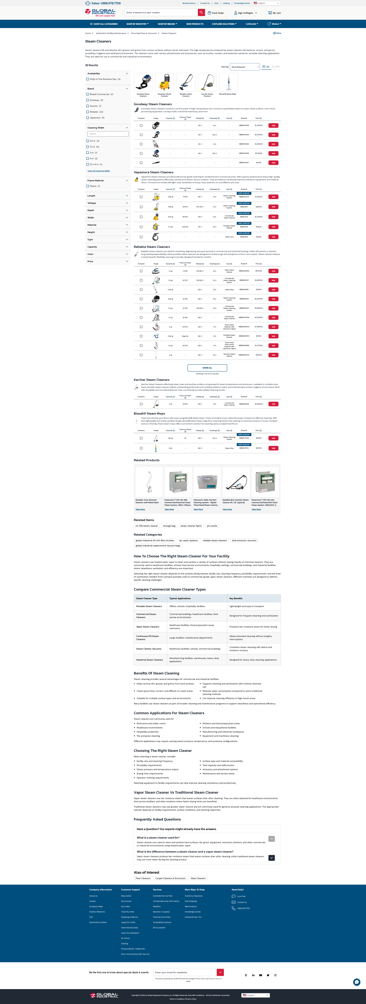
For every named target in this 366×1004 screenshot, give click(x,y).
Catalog (226, 3)
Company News (96, 906)
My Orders (125, 906)
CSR (91, 917)
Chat (216, 3)
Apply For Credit (128, 922)
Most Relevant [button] (238, 67)
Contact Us (205, 3)
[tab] (266, 67)
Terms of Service (215, 978)
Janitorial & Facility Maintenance (111, 33)
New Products (191, 906)
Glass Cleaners (198, 878)
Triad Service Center (162, 917)
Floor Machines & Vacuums (144, 33)
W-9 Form (125, 938)
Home (88, 33)
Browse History (189, 3)
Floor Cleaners (143, 878)
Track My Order (127, 911)
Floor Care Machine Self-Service (135, 954)
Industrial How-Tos (193, 917)
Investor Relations (97, 911)
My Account (126, 901)
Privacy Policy (200, 978)
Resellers (157, 906)
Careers (92, 901)
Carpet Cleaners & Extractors (171, 878)
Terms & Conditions (177, 999)
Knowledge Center (242, 3)
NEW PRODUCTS (195, 24)
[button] (266, 3)
